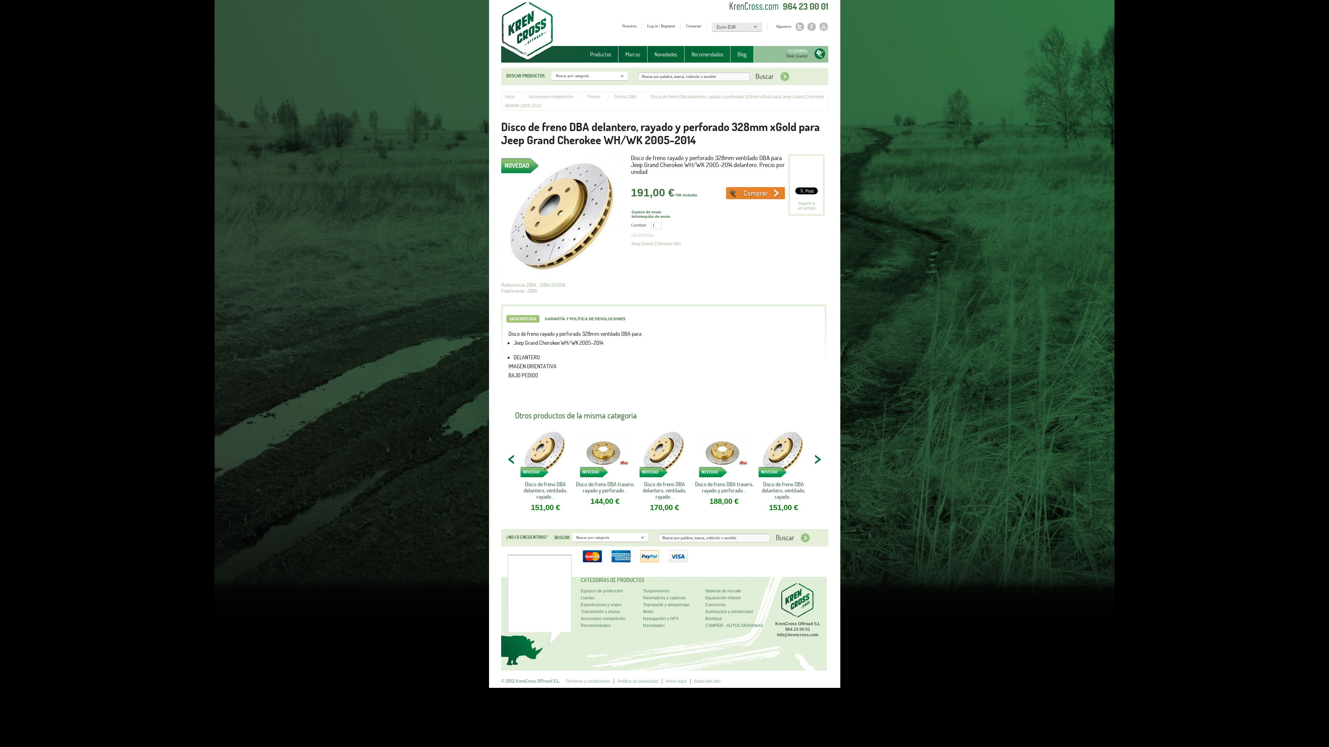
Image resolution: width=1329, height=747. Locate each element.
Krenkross (527, 31)
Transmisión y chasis (600, 611)
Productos (597, 54)
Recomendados (707, 54)
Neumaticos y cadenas (664, 598)
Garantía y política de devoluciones (585, 319)
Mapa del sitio (707, 681)
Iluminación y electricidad (729, 611)
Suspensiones (656, 591)
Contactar (693, 26)
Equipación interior (723, 598)
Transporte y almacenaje (666, 604)
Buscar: (562, 537)
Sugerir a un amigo (806, 206)
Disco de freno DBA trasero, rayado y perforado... (605, 487)
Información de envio (651, 216)
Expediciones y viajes (601, 604)
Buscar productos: (526, 76)
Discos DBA (625, 96)
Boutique (713, 618)
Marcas (629, 54)
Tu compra (797, 51)
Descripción (523, 319)
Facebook (811, 26)
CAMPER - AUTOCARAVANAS (734, 625)
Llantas (588, 598)
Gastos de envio (646, 212)
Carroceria (715, 604)
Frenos (593, 96)
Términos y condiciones (588, 681)
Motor (648, 611)
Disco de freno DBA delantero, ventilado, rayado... (545, 490)
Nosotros (629, 26)
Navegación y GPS (661, 618)
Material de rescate (723, 591)
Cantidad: (639, 225)
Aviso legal (676, 681)
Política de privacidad (638, 681)
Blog (742, 54)
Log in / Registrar (661, 26)
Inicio (510, 96)
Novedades (665, 54)
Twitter (799, 26)
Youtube (824, 26)
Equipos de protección (602, 591)
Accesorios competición (551, 96)
